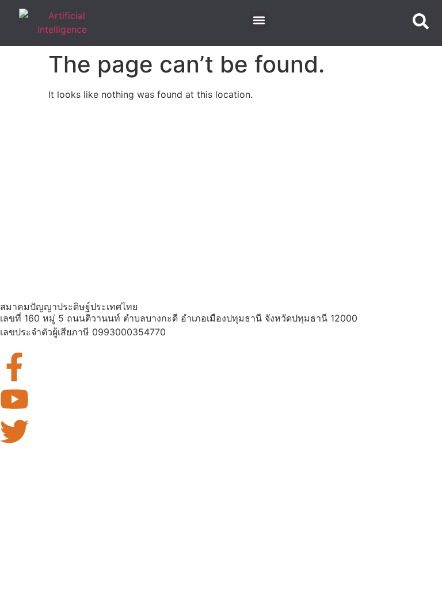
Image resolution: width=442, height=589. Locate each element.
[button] (259, 20)
